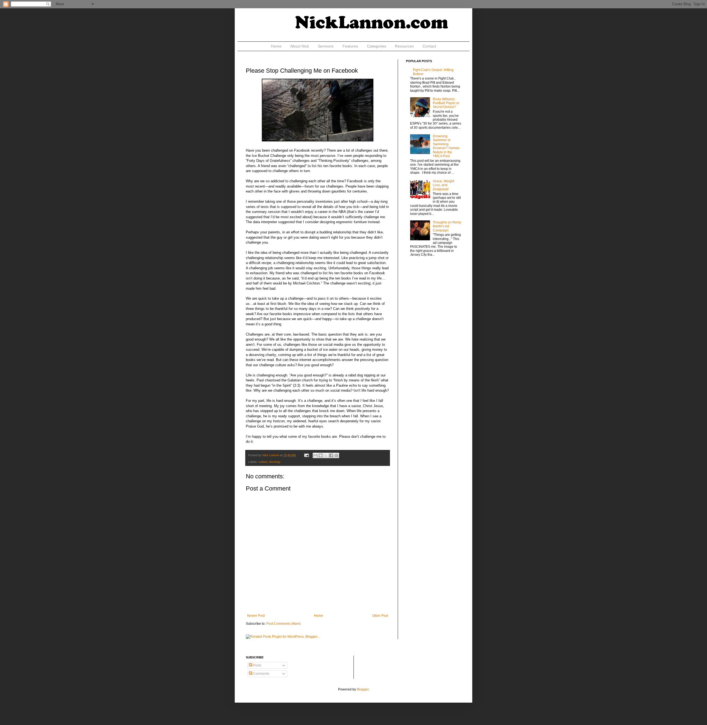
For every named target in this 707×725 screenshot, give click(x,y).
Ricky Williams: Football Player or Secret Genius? (446, 103)
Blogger (362, 689)
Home (276, 46)
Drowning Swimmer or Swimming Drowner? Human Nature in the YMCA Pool (446, 146)
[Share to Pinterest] (336, 455)
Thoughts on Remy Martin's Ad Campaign (447, 226)
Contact (429, 46)
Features (350, 46)
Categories (376, 46)
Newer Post (256, 616)
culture (263, 461)
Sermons (326, 46)
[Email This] (315, 455)
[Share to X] (326, 455)
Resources (404, 46)
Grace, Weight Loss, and (443, 185)
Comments (260, 674)
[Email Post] (306, 455)
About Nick (299, 46)
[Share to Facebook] (331, 455)
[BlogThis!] (320, 455)
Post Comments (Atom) (283, 624)
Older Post (380, 616)
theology (275, 461)
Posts (256, 665)
